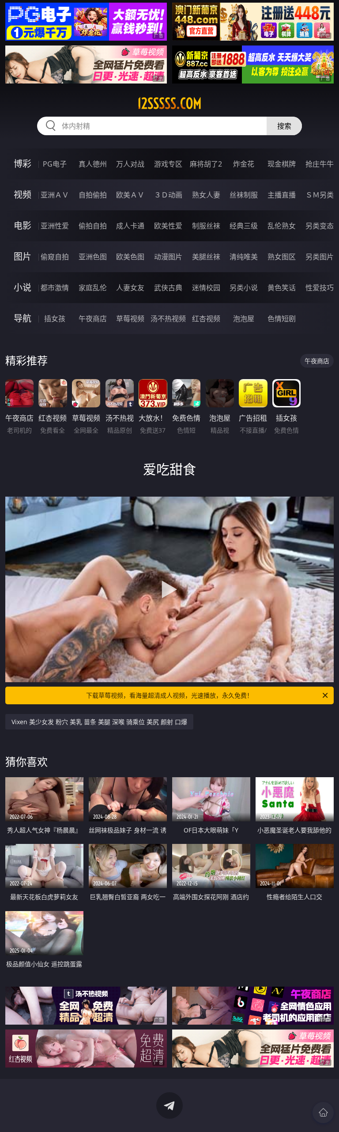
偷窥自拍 (55, 257)
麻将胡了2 (206, 164)
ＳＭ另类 (319, 195)
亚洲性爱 (55, 226)
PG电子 (55, 164)
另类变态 (319, 226)
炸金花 (243, 164)
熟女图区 (281, 257)
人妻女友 (130, 287)
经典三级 (244, 226)
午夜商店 (93, 318)
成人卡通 (130, 226)
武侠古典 (168, 287)
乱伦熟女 (281, 226)
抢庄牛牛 (319, 164)
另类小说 (244, 287)
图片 (22, 256)
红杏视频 (206, 318)
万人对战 (130, 164)
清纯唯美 (244, 257)
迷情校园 (206, 287)
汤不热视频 (168, 318)
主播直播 (281, 195)
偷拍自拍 (93, 226)
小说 (22, 287)
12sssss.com (169, 103)
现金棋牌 (281, 164)
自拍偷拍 (93, 195)
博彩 (22, 164)
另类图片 (319, 257)
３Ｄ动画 (168, 195)
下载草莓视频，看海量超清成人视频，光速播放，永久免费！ (169, 695)
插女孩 (54, 318)
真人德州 (93, 164)
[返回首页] (323, 1112)
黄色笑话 (281, 287)
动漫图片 (168, 257)
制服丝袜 (206, 226)
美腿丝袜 (206, 257)
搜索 (284, 126)
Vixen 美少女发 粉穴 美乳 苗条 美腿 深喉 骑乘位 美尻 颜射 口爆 (99, 722)
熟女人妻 (206, 195)
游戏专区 (168, 164)
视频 (22, 195)
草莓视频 (130, 318)
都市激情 (55, 287)
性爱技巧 (319, 287)
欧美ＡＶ (130, 195)
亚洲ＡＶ (55, 195)
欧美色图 (130, 257)
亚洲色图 (93, 257)
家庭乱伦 (93, 287)
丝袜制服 (244, 195)
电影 (22, 226)
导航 (22, 318)
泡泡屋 (243, 318)
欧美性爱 (168, 226)
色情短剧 (281, 318)
